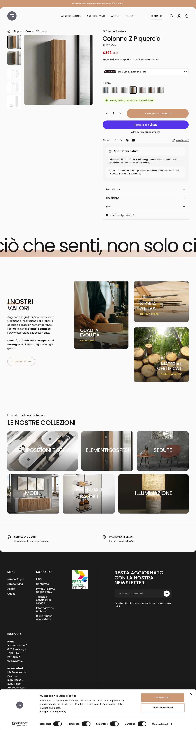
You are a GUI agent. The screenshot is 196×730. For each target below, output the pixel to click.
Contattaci (42, 584)
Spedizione (129, 59)
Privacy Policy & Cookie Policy (45, 590)
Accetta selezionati (163, 707)
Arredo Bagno (15, 579)
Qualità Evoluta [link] (90, 332)
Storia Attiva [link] (148, 305)
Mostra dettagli (160, 724)
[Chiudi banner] (191, 694)
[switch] (86, 723)
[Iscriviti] (167, 593)
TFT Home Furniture (114, 31)
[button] (146, 189)
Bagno (18, 31)
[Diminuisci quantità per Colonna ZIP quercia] (106, 113)
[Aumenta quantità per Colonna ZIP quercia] (120, 113)
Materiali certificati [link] (170, 366)
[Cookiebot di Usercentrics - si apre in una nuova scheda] (19, 724)
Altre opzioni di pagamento (145, 132)
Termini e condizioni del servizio (44, 600)
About (11, 588)
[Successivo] (85, 75)
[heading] (92, 332)
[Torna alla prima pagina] (8, 31)
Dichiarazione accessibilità (44, 618)
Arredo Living (15, 584)
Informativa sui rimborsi (45, 610)
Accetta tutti (162, 697)
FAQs (39, 579)
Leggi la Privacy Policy (53, 711)
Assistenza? (182, 140)
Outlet (11, 593)
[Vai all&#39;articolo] (14, 42)
